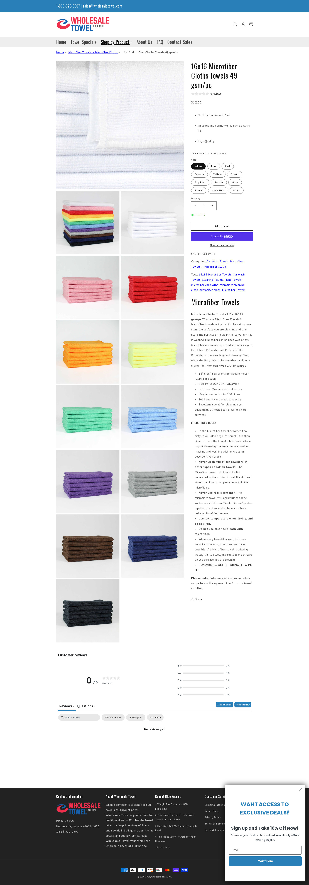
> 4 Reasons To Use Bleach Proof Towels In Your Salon (174, 817)
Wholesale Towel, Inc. (161, 877)
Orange (199, 174)
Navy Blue (218, 190)
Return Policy (212, 811)
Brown (199, 190)
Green (234, 174)
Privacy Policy (213, 817)
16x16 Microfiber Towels (215, 274)
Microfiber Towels (234, 290)
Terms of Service (215, 823)
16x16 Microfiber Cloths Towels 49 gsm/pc (150, 52)
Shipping (196, 153)
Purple (219, 182)
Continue (265, 861)
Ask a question (224, 704)
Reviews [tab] (66, 706)
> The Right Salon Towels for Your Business (175, 839)
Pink (213, 166)
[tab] (86, 706)
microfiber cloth (210, 290)
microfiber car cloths (204, 285)
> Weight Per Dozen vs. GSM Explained (171, 806)
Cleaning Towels (212, 279)
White (198, 166)
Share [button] (198, 599)
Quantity (195, 198)
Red (227, 166)
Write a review (243, 704)
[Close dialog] (301, 789)
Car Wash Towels (218, 261)
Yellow (217, 174)
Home (60, 52)
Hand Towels (233, 279)
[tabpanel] (154, 741)
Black (236, 190)
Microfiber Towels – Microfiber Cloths (93, 52)
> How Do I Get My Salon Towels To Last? (176, 828)
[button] (235, 24)
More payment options (222, 245)
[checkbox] (155, 717)
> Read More (162, 847)
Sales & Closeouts (216, 830)
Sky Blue (200, 182)
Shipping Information (217, 804)
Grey (235, 182)
